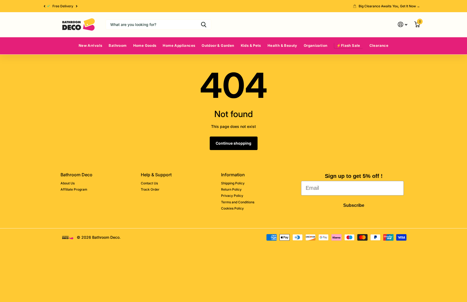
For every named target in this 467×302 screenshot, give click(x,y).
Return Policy (231, 189)
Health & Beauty (282, 45)
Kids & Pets (251, 45)
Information (233, 174)
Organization (316, 45)
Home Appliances (179, 45)
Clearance (379, 45)
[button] (44, 6)
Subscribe (353, 205)
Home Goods (144, 45)
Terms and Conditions (237, 202)
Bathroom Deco (76, 174)
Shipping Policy (233, 183)
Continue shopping (233, 143)
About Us (68, 183)
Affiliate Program (74, 189)
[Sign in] (403, 24)
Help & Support (156, 174)
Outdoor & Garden (218, 45)
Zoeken (203, 24)
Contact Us (149, 183)
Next (76, 6)
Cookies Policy (232, 208)
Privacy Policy (232, 196)
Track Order (150, 189)
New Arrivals (90, 45)
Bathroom (117, 45)
